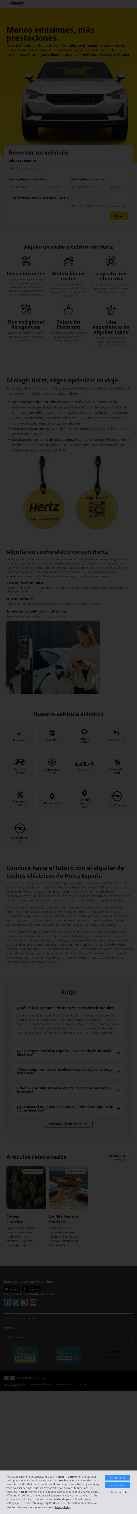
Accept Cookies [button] (117, 1477)
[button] (117, 1492)
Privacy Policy (62, 1507)
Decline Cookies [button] (117, 1484)
